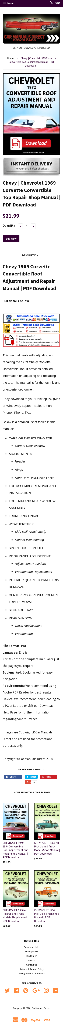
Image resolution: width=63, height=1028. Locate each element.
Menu (10, 3)
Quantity (9, 225)
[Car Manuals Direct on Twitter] (7, 990)
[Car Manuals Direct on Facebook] (16, 990)
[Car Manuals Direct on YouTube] (55, 990)
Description (30, 255)
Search (31, 960)
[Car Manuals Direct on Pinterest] (25, 990)
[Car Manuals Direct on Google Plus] (36, 990)
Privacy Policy (31, 951)
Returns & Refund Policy (32, 969)
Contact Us (31, 964)
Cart (57, 2)
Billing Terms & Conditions (31, 973)
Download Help (31, 947)
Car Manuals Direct (41, 1008)
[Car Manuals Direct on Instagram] (46, 990)
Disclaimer (31, 955)
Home (10, 58)
